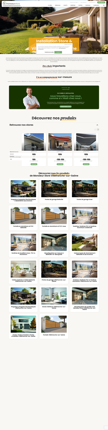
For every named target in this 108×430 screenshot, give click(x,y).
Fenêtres (72, 5)
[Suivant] (98, 129)
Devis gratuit (101, 2)
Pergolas (57, 5)
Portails (88, 5)
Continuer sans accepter (68, 44)
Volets (65, 5)
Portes (80, 5)
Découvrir (34, 164)
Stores (50, 5)
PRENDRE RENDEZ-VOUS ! (66, 106)
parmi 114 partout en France (12, 5)
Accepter (58, 52)
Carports (96, 5)
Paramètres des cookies (49, 52)
